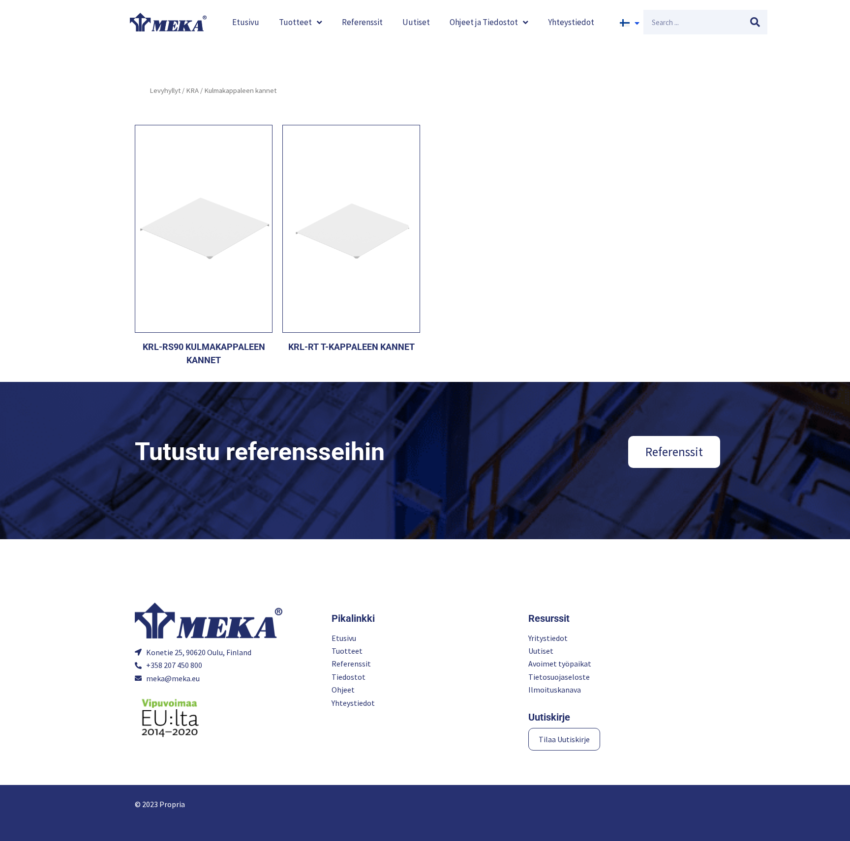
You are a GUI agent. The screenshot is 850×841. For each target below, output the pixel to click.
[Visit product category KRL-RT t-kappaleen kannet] (351, 228)
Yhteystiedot (571, 22)
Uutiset (416, 22)
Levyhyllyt (165, 90)
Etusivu (245, 22)
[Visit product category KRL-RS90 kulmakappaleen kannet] (203, 228)
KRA (192, 90)
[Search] (755, 22)
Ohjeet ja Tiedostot (484, 22)
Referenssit (362, 22)
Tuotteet (295, 22)
